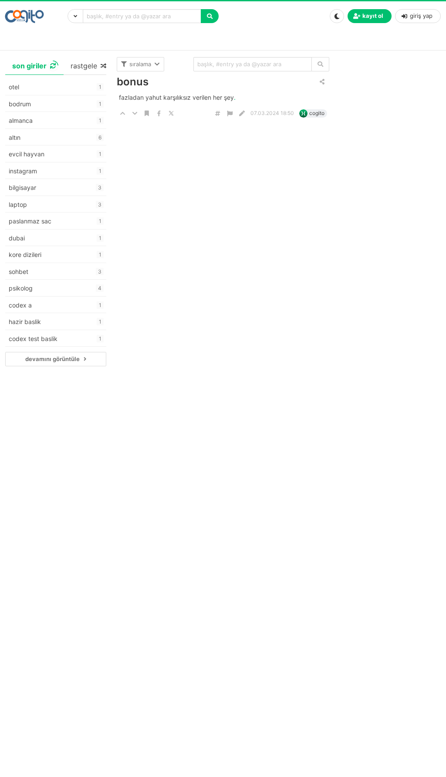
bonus (133, 82)
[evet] (320, 64)
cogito (316, 113)
